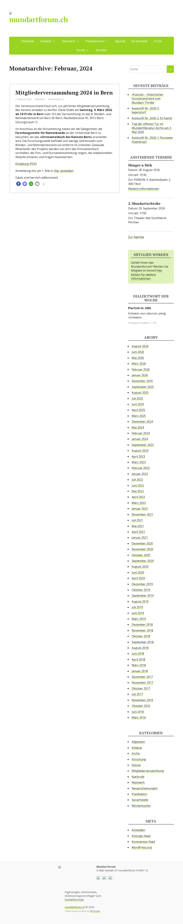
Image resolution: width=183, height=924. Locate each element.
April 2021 (138, 532)
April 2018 (138, 659)
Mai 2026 (138, 358)
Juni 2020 (138, 572)
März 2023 (139, 462)
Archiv (158, 41)
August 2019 (140, 601)
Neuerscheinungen (145, 788)
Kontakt (101, 50)
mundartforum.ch (38, 19)
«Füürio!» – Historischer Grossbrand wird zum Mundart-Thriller (147, 99)
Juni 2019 (138, 613)
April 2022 (138, 497)
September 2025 (143, 387)
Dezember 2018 (142, 625)
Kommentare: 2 (56, 99)
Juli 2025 (137, 398)
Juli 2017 (137, 694)
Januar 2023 (140, 474)
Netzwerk (138, 782)
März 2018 (139, 665)
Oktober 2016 (141, 706)
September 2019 (143, 596)
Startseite (27, 41)
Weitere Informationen (143, 189)
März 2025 (139, 416)
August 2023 (140, 451)
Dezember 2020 (142, 543)
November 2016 (142, 700)
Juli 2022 (137, 480)
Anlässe (137, 748)
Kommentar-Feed (143, 842)
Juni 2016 (138, 712)
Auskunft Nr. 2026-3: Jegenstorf (145, 110)
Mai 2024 (138, 427)
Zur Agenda (136, 237)
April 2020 (138, 578)
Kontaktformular (74, 899)
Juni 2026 (138, 352)
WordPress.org (142, 847)
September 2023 (143, 445)
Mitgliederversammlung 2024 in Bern (64, 92)
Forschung (139, 759)
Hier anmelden (63, 171)
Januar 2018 (140, 671)
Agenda (120, 41)
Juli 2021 (137, 520)
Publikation (139, 794)
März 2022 (139, 503)
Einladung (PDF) (26, 164)
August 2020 (140, 567)
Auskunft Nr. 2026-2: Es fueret (152, 118)
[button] (18, 184)
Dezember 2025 (142, 381)
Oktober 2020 (141, 555)
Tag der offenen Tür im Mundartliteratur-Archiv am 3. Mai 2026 (152, 128)
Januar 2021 (140, 538)
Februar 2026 (141, 369)
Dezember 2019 (142, 584)
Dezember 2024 (142, 422)
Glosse (136, 765)
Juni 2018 (138, 653)
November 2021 (142, 514)
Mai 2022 (138, 491)
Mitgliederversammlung (148, 771)
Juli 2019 (137, 607)
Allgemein (40, 99)
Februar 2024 (141, 433)
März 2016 (139, 717)
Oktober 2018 (141, 636)
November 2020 (142, 549)
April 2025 (138, 410)
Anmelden (138, 830)
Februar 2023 (141, 468)
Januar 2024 (140, 439)
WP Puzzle (95, 911)
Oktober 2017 (141, 688)
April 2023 (138, 456)
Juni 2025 (138, 404)
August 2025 (140, 393)
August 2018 (140, 648)
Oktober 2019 (141, 590)
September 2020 (143, 561)
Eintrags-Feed (141, 836)
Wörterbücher (141, 806)
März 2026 (139, 364)
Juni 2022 (138, 485)
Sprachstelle (139, 41)
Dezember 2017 (142, 677)
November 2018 (142, 630)
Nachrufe (138, 777)
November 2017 (142, 682)
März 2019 (139, 619)
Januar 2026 (140, 375)
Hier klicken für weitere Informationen (146, 274)
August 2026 (140, 346)
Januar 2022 (140, 509)
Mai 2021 (138, 526)
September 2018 (143, 642)
